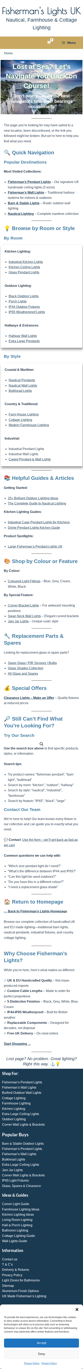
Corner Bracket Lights (23, 605)
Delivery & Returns (15, 1269)
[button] (77, 1309)
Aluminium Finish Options (20, 1291)
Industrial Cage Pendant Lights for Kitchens (39, 522)
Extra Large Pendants (24, 341)
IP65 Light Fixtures (15, 1180)
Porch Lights (18, 301)
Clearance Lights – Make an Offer (29, 698)
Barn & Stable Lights (23, 203)
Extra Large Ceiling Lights (20, 1114)
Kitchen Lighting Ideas (18, 1214)
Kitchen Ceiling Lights (24, 267)
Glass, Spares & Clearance (21, 1186)
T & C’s (7, 1264)
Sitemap (8, 1285)
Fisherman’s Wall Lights (26, 192)
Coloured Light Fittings (24, 581)
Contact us (9, 1259)
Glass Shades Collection (25, 668)
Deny (41, 1354)
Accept (41, 1343)
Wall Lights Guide (14, 1241)
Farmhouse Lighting (16, 1103)
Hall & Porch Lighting (17, 1225)
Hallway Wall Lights (23, 336)
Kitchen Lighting (13, 1108)
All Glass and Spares (23, 673)
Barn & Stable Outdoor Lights (23, 1143)
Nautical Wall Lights (23, 385)
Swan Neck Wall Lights (24, 616)
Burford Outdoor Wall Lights (21, 1092)
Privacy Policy (31, 1363)
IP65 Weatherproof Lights (27, 312)
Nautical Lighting (21, 213)
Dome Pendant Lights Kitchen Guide (34, 527)
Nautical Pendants (22, 380)
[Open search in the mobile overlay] (41, 744)
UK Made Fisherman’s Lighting (24, 1296)
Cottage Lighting (20, 420)
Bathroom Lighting (15, 1230)
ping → (25, 1043)
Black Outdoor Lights (23, 296)
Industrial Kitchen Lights (26, 262)
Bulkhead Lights (20, 390)
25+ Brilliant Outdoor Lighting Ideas (33, 498)
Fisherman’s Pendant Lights (29, 182)
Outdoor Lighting (14, 1119)
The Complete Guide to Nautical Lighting (37, 503)
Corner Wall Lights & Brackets (23, 1124)
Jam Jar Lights (18, 621)
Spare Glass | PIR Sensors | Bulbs (32, 663)
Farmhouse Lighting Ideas (20, 1209)
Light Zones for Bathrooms (21, 1280)
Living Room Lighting (17, 1219)
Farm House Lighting (24, 414)
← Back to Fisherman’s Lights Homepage (35, 911)
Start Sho (11, 1043)
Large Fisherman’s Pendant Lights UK (35, 546)
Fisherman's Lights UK (41, 10)
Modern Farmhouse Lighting (29, 425)
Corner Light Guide (15, 1204)
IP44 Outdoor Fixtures (24, 306)
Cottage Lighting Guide (18, 1236)
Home (8, 53)
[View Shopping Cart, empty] (48, 42)
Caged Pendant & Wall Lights (30, 459)
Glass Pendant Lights (24, 272)
